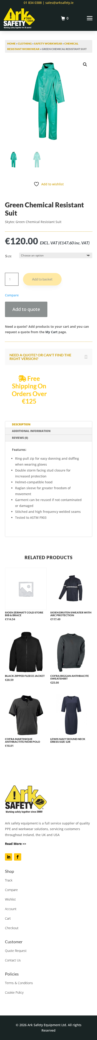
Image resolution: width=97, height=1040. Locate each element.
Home (11, 43)
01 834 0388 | (34, 2)
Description (21, 424)
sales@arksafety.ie (59, 2)
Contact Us (13, 960)
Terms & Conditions (19, 983)
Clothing (25, 43)
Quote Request (16, 950)
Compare (11, 890)
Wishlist (10, 899)
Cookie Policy (14, 992)
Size (8, 256)
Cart (8, 918)
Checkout (11, 928)
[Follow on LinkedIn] (8, 857)
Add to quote (26, 309)
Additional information (31, 431)
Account (10, 909)
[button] (85, 64)
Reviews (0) (20, 438)
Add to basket (42, 279)
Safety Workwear (48, 43)
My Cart (51, 332)
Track (8, 880)
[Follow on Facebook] (17, 857)
